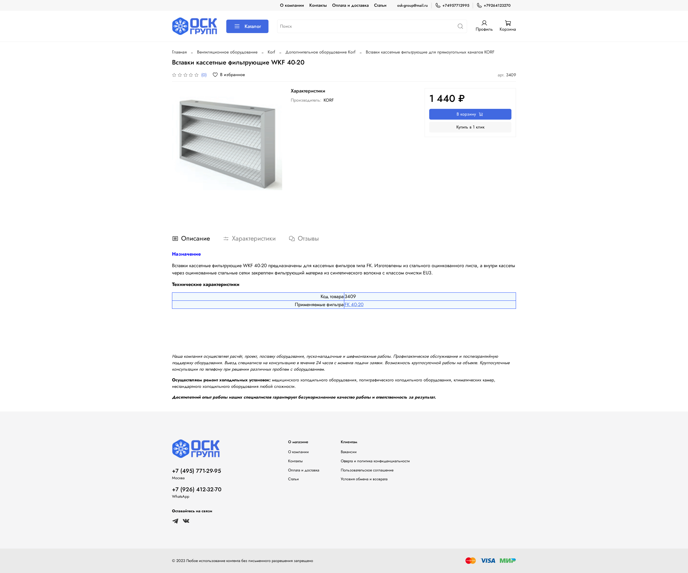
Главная (179, 52)
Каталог (253, 26)
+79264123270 (497, 5)
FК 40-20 (354, 304)
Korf (271, 52)
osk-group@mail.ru (412, 5)
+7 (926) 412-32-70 (196, 489)
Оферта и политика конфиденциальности (375, 461)
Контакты (318, 5)
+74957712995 (455, 5)
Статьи (380, 5)
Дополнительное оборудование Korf (320, 52)
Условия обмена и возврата (364, 479)
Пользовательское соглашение (367, 470)
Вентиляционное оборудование (227, 52)
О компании (292, 5)
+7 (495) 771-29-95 (196, 471)
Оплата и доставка (350, 5)
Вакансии (349, 451)
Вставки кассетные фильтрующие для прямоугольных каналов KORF (430, 52)
